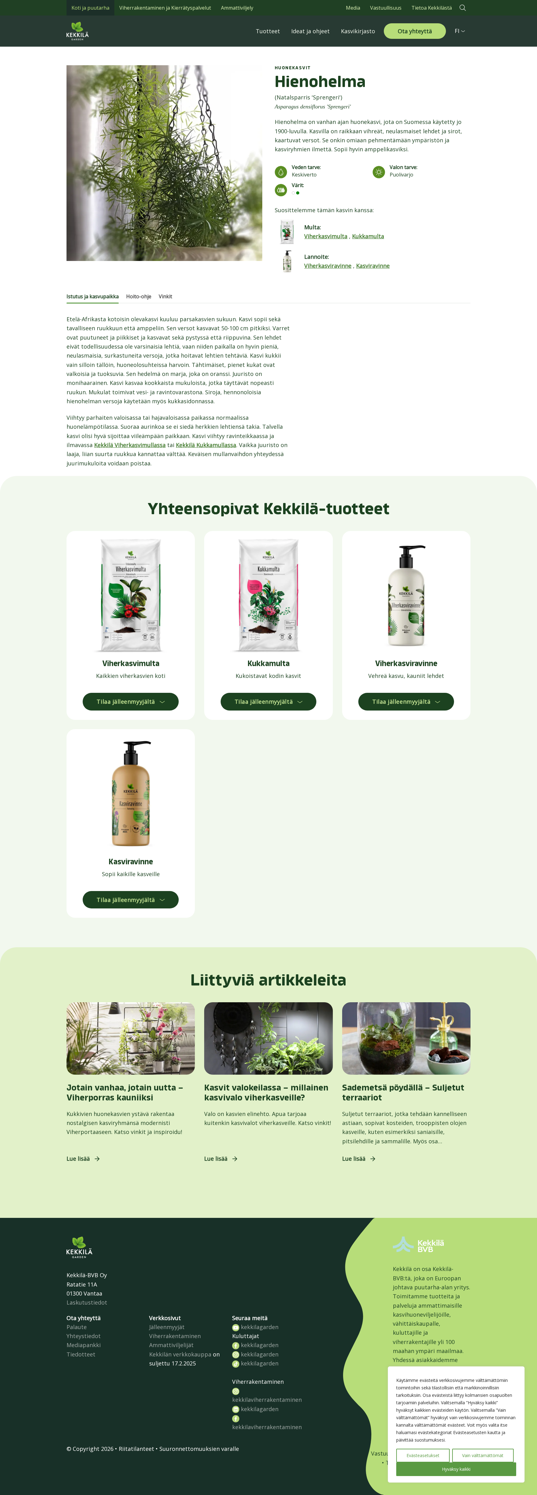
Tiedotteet (81, 1354)
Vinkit (165, 296)
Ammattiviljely (237, 7)
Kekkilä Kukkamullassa (206, 445)
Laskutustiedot (87, 1302)
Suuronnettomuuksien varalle (199, 1448)
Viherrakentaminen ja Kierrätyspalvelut (165, 7)
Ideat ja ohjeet (310, 31)
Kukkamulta (368, 236)
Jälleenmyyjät (167, 1327)
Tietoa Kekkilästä (431, 7)
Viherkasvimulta (325, 236)
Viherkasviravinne (327, 265)
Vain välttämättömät (482, 1455)
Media (353, 7)
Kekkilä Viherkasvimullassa (130, 445)
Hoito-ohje (138, 296)
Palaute (77, 1327)
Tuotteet (268, 31)
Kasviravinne (373, 265)
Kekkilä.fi (91, 31)
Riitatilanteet (136, 1448)
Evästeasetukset (422, 1455)
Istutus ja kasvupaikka (93, 296)
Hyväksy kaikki (456, 1469)
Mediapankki (84, 1345)
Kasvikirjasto (358, 31)
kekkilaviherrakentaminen (267, 1399)
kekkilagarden (258, 1327)
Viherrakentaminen (175, 1336)
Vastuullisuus (386, 7)
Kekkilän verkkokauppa (180, 1354)
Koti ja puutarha (90, 7)
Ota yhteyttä (415, 31)
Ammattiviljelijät (171, 1345)
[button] (462, 8)
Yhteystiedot (84, 1336)
